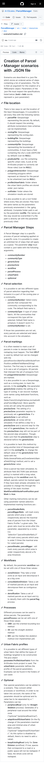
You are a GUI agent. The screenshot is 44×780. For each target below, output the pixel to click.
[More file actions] (41, 52)
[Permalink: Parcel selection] (2, 283)
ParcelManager (24, 11)
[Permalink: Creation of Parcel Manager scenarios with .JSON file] (2, 65)
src (18, 28)
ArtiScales (10, 11)
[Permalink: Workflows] (2, 560)
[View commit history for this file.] (41, 40)
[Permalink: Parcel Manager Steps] (2, 227)
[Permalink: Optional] (2, 680)
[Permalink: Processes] (2, 607)
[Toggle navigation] (3, 3)
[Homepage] (22, 4)
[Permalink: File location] (2, 103)
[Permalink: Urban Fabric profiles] (2, 644)
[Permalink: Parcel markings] (2, 341)
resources (33, 28)
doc (5, 31)
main (24, 28)
